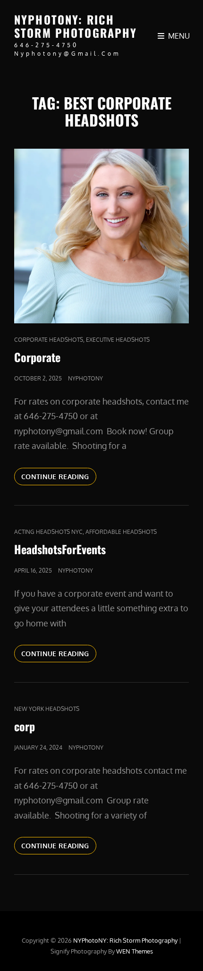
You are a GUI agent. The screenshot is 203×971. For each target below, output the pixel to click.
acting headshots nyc (48, 531)
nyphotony (85, 378)
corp (24, 726)
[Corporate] (101, 236)
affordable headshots (121, 531)
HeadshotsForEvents (60, 548)
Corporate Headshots (48, 339)
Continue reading (58, 476)
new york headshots (46, 708)
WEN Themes (134, 951)
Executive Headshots (118, 339)
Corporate (37, 356)
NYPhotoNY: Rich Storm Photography (75, 26)
